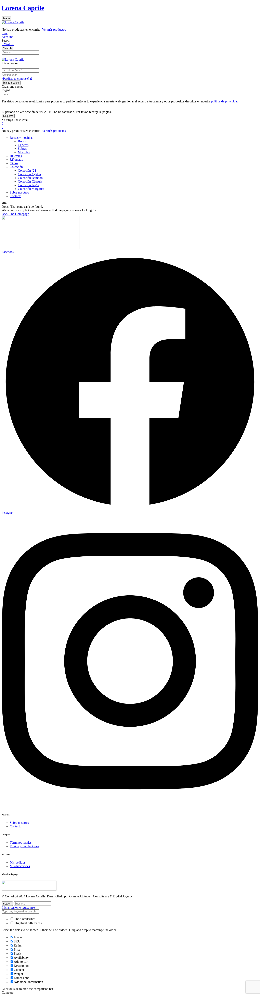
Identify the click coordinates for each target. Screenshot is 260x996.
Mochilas (24, 152)
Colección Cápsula (30, 181)
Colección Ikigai (28, 185)
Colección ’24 (27, 170)
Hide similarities (24, 919)
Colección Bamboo (30, 178)
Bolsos (22, 141)
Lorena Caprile (23, 8)
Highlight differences (28, 923)
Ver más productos (54, 29)
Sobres (22, 148)
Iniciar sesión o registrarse (18, 907)
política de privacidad (224, 101)
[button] (130, 26)
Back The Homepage (15, 214)
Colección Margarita (31, 188)
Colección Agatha (29, 174)
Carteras (23, 145)
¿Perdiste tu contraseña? (17, 78)
